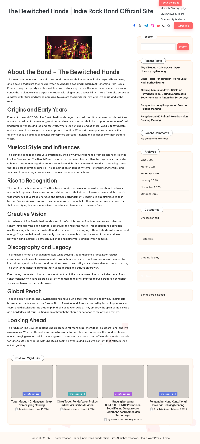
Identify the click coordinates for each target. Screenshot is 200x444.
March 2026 (148, 166)
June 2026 (147, 159)
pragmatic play (150, 257)
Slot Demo (147, 276)
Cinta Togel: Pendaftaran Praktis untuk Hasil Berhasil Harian (164, 80)
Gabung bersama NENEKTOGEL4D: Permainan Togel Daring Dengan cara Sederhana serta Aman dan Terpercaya (165, 93)
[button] (183, 25)
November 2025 (151, 187)
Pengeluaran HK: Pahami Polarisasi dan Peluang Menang (164, 118)
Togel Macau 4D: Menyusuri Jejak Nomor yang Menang (160, 69)
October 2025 (149, 194)
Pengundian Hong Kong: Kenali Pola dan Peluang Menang (164, 107)
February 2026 (150, 173)
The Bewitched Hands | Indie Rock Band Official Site (80, 11)
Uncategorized (150, 217)
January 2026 (149, 180)
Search (149, 36)
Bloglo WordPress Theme (155, 438)
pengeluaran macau (153, 294)
